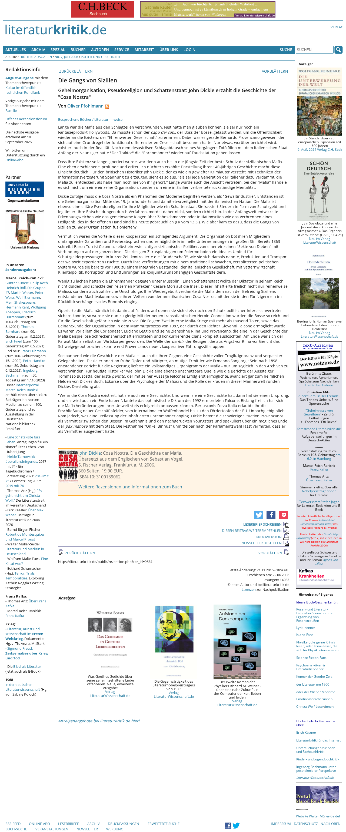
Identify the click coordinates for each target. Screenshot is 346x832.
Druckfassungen (123, 823)
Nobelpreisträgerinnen (319, 491)
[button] (258, 515)
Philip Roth (39, 282)
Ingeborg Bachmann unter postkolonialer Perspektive (316, 768)
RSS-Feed (13, 823)
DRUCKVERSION (269, 536)
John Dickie (89, 453)
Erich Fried (13, 341)
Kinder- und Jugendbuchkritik (317, 759)
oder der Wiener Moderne (315, 692)
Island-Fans (304, 634)
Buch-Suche (16, 829)
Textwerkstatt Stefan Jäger (319, 501)
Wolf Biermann (28, 297)
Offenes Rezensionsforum (26, 118)
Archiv (38, 49)
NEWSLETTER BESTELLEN (261, 543)
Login (189, 49)
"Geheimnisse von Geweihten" (318, 412)
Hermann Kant (17, 307)
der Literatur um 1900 (312, 684)
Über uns (168, 49)
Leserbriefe (68, 823)
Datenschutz (306, 823)
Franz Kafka (14, 615)
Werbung (114, 829)
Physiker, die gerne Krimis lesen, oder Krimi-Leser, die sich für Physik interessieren (317, 646)
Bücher (78, 49)
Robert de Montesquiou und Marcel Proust (24, 537)
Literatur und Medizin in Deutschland (24, 551)
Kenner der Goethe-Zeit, (314, 676)
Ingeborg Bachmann (21, 373)
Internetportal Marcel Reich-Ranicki (22, 387)
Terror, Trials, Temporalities (20, 576)
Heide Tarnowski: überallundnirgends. (21, 459)
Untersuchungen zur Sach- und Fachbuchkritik (316, 750)
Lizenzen (249, 589)
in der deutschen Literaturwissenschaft (22, 687)
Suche (286, 49)
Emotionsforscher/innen (314, 699)
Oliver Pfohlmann (85, 106)
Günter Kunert (17, 282)
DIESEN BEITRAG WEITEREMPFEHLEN (252, 530)
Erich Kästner (306, 732)
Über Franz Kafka (319, 480)
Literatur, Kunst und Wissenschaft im (24, 633)
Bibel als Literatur (27, 666)
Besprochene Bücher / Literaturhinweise (90, 119)
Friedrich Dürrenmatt (20, 314)
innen (329, 706)
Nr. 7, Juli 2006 (66, 57)
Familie (11, 110)
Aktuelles (15, 49)
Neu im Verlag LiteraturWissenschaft (319, 240)
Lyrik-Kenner (305, 627)
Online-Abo (14, 159)
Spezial (58, 49)
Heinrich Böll (15, 287)
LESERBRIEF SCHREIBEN (262, 524)
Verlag (337, 27)
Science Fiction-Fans (311, 657)
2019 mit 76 (14, 485)
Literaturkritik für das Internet (318, 740)
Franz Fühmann (33, 350)
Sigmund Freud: (26, 653)
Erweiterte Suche (163, 823)
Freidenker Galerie (319, 385)
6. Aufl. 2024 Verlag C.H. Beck (320, 149)
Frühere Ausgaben (35, 57)
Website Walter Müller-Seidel (318, 816)
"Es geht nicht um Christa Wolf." (23, 495)
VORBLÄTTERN (275, 71)
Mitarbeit (144, 49)
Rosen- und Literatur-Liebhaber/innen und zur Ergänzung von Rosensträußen (314, 615)
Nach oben (331, 823)
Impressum (281, 823)
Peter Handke (34, 360)
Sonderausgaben (20, 269)
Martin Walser (22, 292)
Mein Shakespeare (20, 302)
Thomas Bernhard (19, 329)
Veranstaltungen (51, 829)
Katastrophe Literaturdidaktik (319, 429)
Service (121, 49)
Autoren (100, 49)
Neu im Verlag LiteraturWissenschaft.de (319, 334)
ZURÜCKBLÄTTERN (75, 71)
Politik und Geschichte (101, 57)
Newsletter (87, 829)
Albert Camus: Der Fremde (318, 396)
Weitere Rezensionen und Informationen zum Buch (130, 487)
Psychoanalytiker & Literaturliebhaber (310, 667)
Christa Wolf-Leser (310, 706)
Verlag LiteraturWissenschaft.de (110, 693)
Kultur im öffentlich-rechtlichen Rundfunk (22, 90)
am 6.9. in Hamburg (324, 456)
